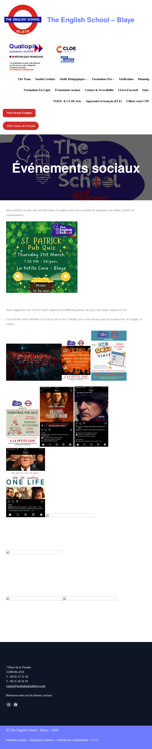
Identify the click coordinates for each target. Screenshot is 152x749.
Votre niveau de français (21, 126)
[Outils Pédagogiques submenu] (86, 79)
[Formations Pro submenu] (113, 79)
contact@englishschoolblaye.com (25, 686)
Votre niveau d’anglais (19, 112)
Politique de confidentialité (72, 740)
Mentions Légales (16, 740)
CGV (95, 740)
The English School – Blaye (90, 19)
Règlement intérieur (41, 740)
